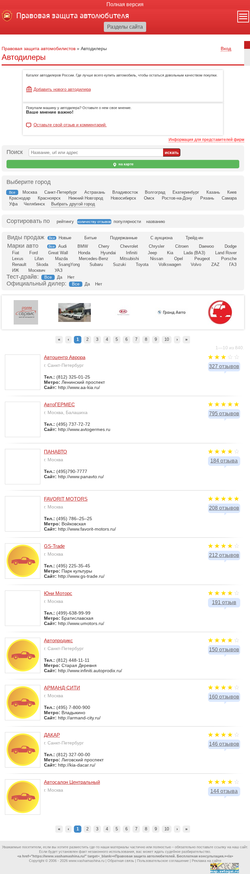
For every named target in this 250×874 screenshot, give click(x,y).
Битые (90, 237)
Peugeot (202, 258)
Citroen (181, 246)
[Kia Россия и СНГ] (123, 323)
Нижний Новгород (85, 198)
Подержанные (123, 237)
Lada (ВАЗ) (194, 252)
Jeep (152, 252)
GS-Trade (54, 546)
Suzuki (119, 264)
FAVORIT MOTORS (66, 499)
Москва (29, 192)
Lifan (39, 258)
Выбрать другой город (73, 203)
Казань (213, 192)
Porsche (229, 258)
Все (52, 238)
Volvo (196, 264)
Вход (226, 48)
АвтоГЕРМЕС (59, 404)
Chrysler (156, 246)
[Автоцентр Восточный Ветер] (220, 323)
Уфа (13, 203)
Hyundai (108, 252)
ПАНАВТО (55, 451)
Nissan (156, 258)
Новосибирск (123, 198)
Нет (71, 277)
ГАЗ (233, 264)
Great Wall (58, 252)
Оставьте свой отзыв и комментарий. (70, 125)
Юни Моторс (58, 593)
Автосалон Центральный (72, 782)
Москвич (36, 270)
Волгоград (155, 192)
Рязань (207, 198)
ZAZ (215, 264)
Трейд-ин (194, 237)
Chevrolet (129, 246)
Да (59, 277)
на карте (125, 164)
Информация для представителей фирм (206, 139)
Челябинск (34, 203)
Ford (33, 252)
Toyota (142, 264)
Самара (229, 198)
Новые (65, 237)
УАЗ (58, 270)
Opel (178, 258)
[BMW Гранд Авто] (171, 316)
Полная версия (125, 4)
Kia (170, 252)
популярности (127, 221)
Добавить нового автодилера (62, 89)
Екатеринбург (186, 192)
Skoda (42, 264)
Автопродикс (58, 640)
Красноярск (49, 198)
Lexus (17, 258)
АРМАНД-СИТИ (62, 687)
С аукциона (161, 237)
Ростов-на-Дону (177, 198)
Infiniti (131, 252)
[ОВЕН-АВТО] (74, 320)
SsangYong (69, 264)
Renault (19, 264)
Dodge (231, 246)
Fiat (15, 252)
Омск (149, 198)
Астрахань (94, 192)
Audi (62, 246)
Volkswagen (170, 264)
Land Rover (226, 252)
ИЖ (15, 270)
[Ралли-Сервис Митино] (26, 323)
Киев (232, 192)
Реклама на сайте (206, 861)
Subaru (96, 264)
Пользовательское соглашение (163, 861)
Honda (84, 252)
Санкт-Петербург (60, 192)
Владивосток (125, 192)
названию (155, 221)
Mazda (61, 258)
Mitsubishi (129, 258)
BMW (82, 246)
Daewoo (206, 246)
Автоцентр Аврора (64, 357)
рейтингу (65, 221)
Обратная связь (120, 861)
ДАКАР (52, 735)
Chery (103, 246)
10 (166, 339)
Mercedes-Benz (93, 258)
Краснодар (19, 198)
